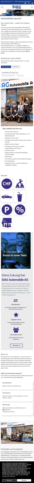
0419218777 (16, 66)
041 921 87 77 (8, 1)
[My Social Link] (32, 3)
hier (17, 474)
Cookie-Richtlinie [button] (24, 474)
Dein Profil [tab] (20, 75)
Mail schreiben (6, 66)
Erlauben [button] (24, 480)
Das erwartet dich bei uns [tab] (10, 72)
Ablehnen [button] (9, 480)
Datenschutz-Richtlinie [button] (8, 476)
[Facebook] (25, 3)
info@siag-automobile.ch (24, 1)
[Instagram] (29, 3)
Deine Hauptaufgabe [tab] (8, 75)
